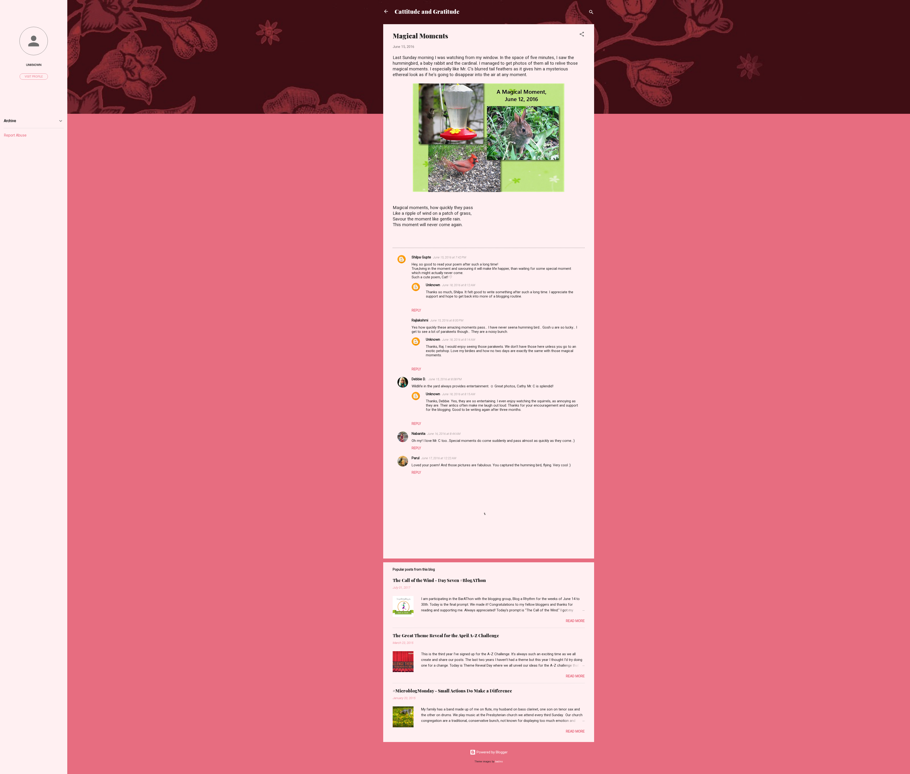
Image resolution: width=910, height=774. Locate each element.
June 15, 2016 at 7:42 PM (449, 257)
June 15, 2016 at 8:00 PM (446, 320)
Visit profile (34, 76)
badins (499, 761)
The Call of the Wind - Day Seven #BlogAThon (439, 580)
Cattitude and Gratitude (427, 11)
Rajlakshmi (420, 320)
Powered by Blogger (492, 752)
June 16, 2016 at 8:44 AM (443, 433)
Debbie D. (419, 379)
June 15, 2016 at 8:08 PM (445, 379)
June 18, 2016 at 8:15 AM (458, 394)
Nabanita (418, 433)
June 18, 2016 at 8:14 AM (458, 339)
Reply (416, 310)
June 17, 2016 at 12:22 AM (438, 458)
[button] (582, 35)
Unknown (433, 285)
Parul (415, 458)
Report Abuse (15, 135)
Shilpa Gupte (421, 257)
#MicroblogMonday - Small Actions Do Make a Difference (452, 691)
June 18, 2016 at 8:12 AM (458, 285)
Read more (575, 621)
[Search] (591, 13)
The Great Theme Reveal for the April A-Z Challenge (446, 635)
